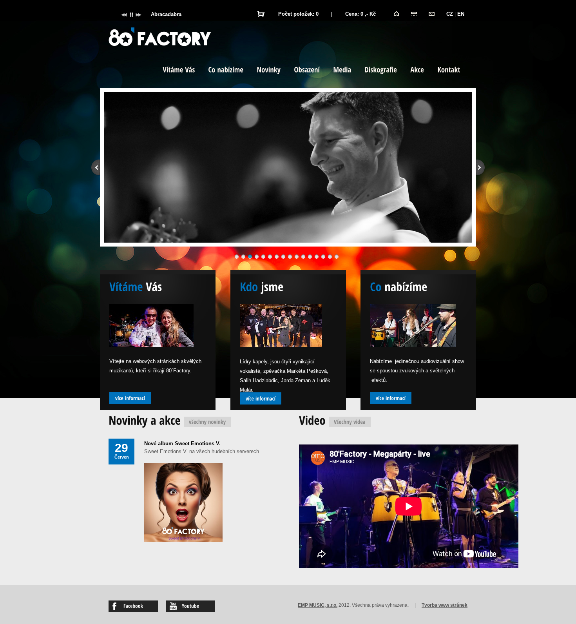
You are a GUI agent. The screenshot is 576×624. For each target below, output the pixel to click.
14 (323, 256)
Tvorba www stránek (444, 605)
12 (310, 256)
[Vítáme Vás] (178, 70)
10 (297, 256)
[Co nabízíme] (226, 70)
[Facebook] (133, 606)
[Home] (396, 13)
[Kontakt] (432, 13)
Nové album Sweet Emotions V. (182, 443)
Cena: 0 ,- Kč (360, 14)
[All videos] (350, 422)
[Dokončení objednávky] (260, 14)
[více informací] (130, 398)
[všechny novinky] (207, 422)
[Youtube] (190, 606)
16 (337, 256)
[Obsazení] (306, 70)
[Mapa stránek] (414, 13)
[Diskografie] (380, 70)
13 (317, 256)
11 (303, 256)
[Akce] (417, 70)
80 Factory (160, 36)
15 (330, 256)
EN (460, 14)
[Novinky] (268, 70)
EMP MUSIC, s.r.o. (317, 605)
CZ (449, 14)
